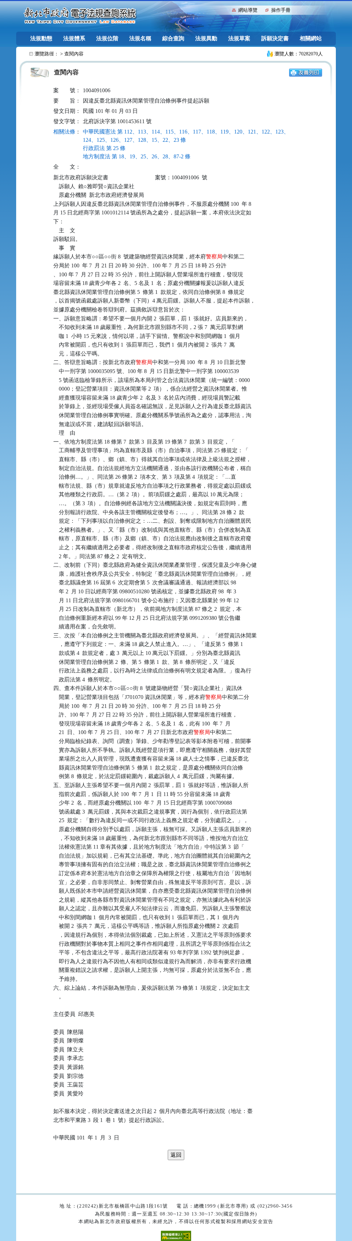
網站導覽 (247, 10)
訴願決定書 (275, 38)
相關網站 (311, 38)
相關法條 (64, 132)
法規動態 (41, 38)
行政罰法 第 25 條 (104, 148)
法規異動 (206, 38)
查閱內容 (74, 53)
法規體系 (74, 38)
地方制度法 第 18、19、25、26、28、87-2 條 (136, 156)
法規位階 (107, 38)
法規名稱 (140, 38)
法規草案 (239, 38)
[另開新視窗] (305, 72)
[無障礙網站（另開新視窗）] (176, 1235)
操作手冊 (280, 10)
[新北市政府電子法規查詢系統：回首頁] (80, 16)
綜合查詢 (173, 38)
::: (225, 9)
